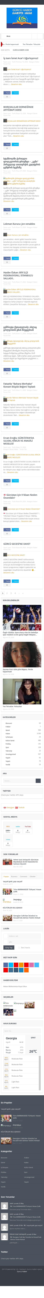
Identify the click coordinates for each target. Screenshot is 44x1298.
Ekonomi (9, 723)
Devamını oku (16, 84)
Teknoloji (9, 751)
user (9, 62)
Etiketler (32, 876)
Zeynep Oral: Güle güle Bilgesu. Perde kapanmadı (18, 670)
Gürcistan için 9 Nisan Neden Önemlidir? (20, 496)
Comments (23, 876)
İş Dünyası (9, 737)
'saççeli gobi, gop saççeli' (34, 1225)
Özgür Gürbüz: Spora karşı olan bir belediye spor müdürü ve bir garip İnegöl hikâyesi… (20, 633)
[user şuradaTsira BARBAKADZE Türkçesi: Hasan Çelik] (4, 1206)
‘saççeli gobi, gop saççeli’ (13, 881)
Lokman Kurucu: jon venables (19, 223)
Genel (35, 113)
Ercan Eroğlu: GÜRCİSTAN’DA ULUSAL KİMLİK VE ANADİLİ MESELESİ (18, 440)
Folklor (8, 727)
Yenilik (8, 765)
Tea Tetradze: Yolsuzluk (20, 44)
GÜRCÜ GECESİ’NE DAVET (16, 543)
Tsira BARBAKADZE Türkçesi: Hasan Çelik (27, 890)
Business (14, 876)
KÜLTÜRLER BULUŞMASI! (12, 908)
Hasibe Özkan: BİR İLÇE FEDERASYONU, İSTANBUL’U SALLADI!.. (18, 275)
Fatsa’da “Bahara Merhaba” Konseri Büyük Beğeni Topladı (19, 385)
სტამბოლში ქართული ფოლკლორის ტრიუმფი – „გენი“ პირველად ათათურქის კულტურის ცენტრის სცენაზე (21, 163)
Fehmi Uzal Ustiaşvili (18, 1234)
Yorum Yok (6, 64)
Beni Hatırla (25, 948)
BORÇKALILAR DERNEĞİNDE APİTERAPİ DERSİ (18, 108)
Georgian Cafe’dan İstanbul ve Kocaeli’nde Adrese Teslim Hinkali (26, 917)
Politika (8, 744)
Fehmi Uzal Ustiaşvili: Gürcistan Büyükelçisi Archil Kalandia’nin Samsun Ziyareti (25, 862)
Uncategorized (11, 754)
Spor (7, 747)
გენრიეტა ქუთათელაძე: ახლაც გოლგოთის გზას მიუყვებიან (20, 329)
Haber (37, 62)
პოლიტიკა (17, 899)
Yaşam (8, 758)
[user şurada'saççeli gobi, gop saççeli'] (4, 1227)
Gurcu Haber (22, 1271)
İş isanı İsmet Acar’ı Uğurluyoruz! (20, 58)
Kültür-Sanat (10, 740)
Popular (6, 876)
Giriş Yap (8, 947)
